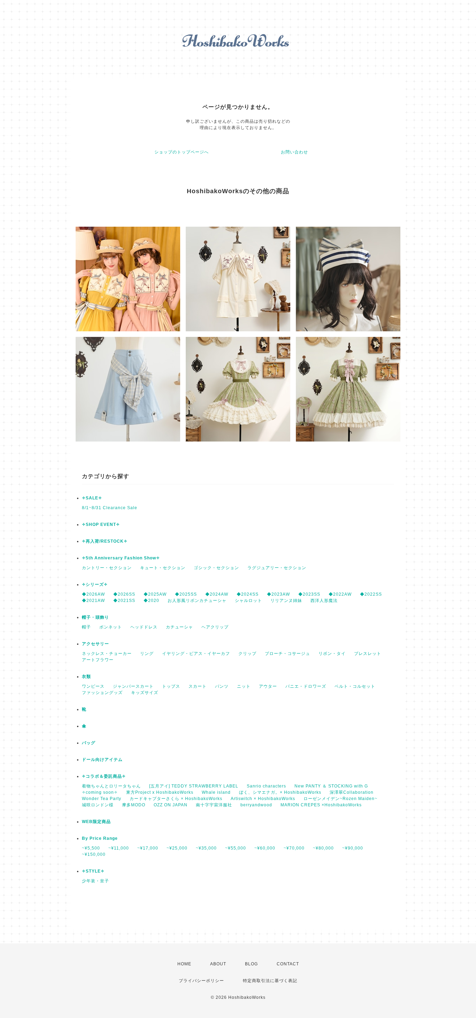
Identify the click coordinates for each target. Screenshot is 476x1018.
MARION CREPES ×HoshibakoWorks (321, 804)
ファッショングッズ (102, 692)
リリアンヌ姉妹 (286, 600)
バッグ (88, 742)
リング (147, 653)
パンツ (222, 686)
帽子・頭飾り (95, 617)
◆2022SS (371, 594)
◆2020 (151, 600)
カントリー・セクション (107, 567)
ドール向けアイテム (102, 759)
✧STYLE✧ (93, 871)
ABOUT (218, 964)
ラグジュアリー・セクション (276, 567)
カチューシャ (179, 627)
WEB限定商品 (96, 821)
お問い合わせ (294, 152)
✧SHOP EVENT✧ (101, 524)
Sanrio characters (266, 786)
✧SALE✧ (92, 498)
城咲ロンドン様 (98, 804)
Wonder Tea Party (101, 798)
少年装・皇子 (95, 881)
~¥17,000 (147, 848)
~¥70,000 (294, 848)
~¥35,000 (206, 848)
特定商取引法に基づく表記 (270, 980)
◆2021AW (93, 600)
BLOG (251, 964)
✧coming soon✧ (100, 792)
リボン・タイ (332, 653)
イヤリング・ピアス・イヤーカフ (196, 653)
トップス (171, 686)
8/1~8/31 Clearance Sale (109, 507)
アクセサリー (95, 643)
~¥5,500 (91, 848)
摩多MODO (133, 804)
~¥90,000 (352, 848)
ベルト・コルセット (355, 686)
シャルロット (248, 600)
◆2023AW (278, 594)
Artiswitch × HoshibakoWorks (263, 798)
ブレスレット (367, 653)
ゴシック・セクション (216, 567)
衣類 (86, 676)
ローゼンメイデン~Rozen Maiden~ (340, 798)
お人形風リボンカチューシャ (197, 600)
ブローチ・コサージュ (287, 653)
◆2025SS (186, 594)
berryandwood (256, 804)
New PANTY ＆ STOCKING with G (331, 786)
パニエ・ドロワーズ (305, 686)
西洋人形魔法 (324, 600)
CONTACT (288, 964)
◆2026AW (93, 594)
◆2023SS (309, 594)
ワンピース (93, 686)
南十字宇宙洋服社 (214, 804)
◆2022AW (340, 594)
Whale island (216, 792)
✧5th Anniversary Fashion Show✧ (121, 558)
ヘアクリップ (215, 627)
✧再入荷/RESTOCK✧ (105, 541)
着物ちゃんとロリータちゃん (111, 786)
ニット (244, 686)
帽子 (86, 627)
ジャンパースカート (133, 686)
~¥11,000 (118, 848)
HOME (184, 964)
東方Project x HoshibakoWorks (159, 792)
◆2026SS (124, 594)
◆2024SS (248, 594)
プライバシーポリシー (201, 980)
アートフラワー (98, 659)
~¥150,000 (94, 854)
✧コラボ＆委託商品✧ (104, 776)
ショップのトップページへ (181, 152)
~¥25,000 (177, 848)
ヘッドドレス (144, 627)
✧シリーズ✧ (95, 584)
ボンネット (110, 627)
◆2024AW (216, 594)
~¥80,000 (323, 848)
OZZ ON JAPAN (170, 804)
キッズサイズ (144, 692)
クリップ (247, 653)
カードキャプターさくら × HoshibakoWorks (176, 798)
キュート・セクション (162, 567)
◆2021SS (124, 600)
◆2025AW (155, 594)
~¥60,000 (264, 848)
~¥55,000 (235, 848)
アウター (268, 686)
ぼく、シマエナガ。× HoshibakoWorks (280, 792)
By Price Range (100, 838)
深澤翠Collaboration (352, 792)
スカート (198, 686)
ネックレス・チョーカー (107, 653)
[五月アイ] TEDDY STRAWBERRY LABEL (193, 786)
